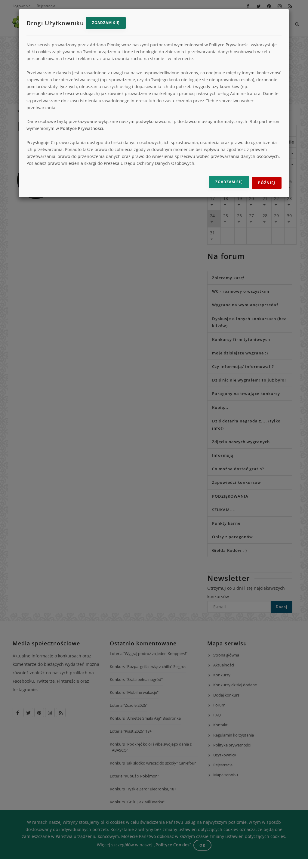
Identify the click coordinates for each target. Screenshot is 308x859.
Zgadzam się (105, 22)
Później (266, 182)
